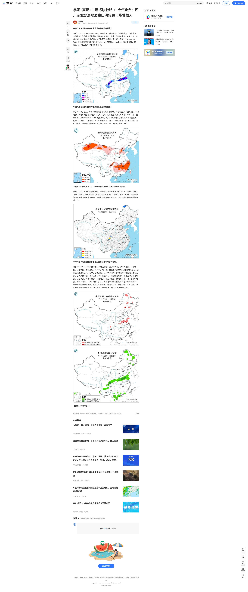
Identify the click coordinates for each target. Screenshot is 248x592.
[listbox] (106, 465)
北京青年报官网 (78, 511)
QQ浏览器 (126, 577)
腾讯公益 (120, 577)
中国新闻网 (76, 433)
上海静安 (76, 449)
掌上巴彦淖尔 (77, 465)
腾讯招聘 (114, 577)
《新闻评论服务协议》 (99, 518)
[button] (169, 17)
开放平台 (102, 577)
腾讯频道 (132, 577)
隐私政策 (96, 577)
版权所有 (108, 586)
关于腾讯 (76, 577)
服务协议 (91, 577)
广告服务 (108, 577)
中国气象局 (76, 496)
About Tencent (83, 577)
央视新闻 (76, 480)
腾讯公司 (103, 586)
